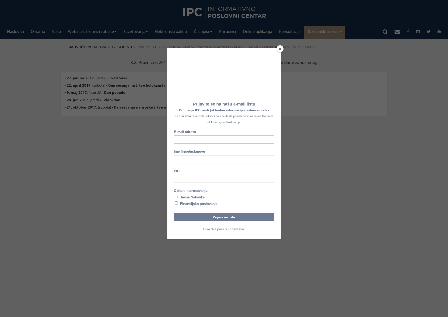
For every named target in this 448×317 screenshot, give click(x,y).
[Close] (280, 48)
